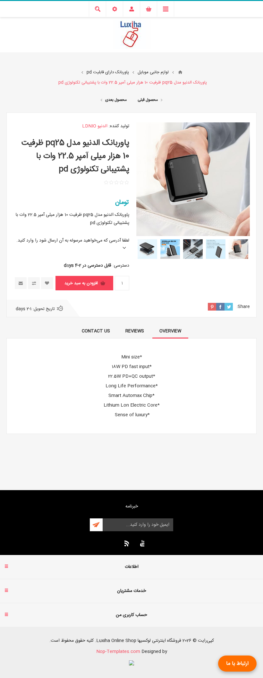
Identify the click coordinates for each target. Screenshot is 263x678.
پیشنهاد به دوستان (21, 283)
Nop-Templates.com (118, 652)
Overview (170, 331)
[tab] (170, 331)
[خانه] (180, 72)
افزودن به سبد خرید (81, 283)
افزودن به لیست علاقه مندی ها (47, 283)
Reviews (134, 331)
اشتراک (96, 524)
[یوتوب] (141, 543)
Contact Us (96, 331)
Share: (243, 306)
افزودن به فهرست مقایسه (34, 283)
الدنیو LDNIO (94, 126)
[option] (238, 249)
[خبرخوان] (126, 543)
